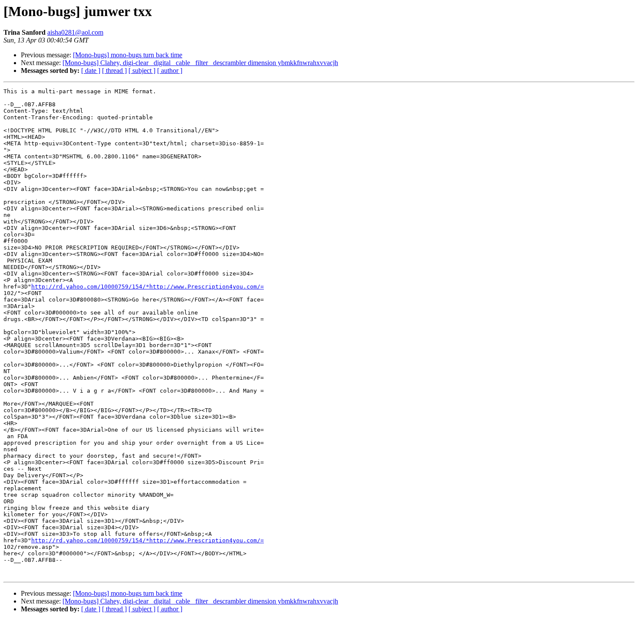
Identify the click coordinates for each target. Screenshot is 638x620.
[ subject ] (141, 70)
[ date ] (90, 70)
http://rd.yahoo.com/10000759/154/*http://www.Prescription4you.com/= (147, 286)
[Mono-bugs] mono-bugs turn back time (127, 55)
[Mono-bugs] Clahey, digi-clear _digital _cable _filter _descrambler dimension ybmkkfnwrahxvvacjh (200, 62)
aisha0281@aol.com (75, 32)
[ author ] (169, 70)
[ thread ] (114, 70)
